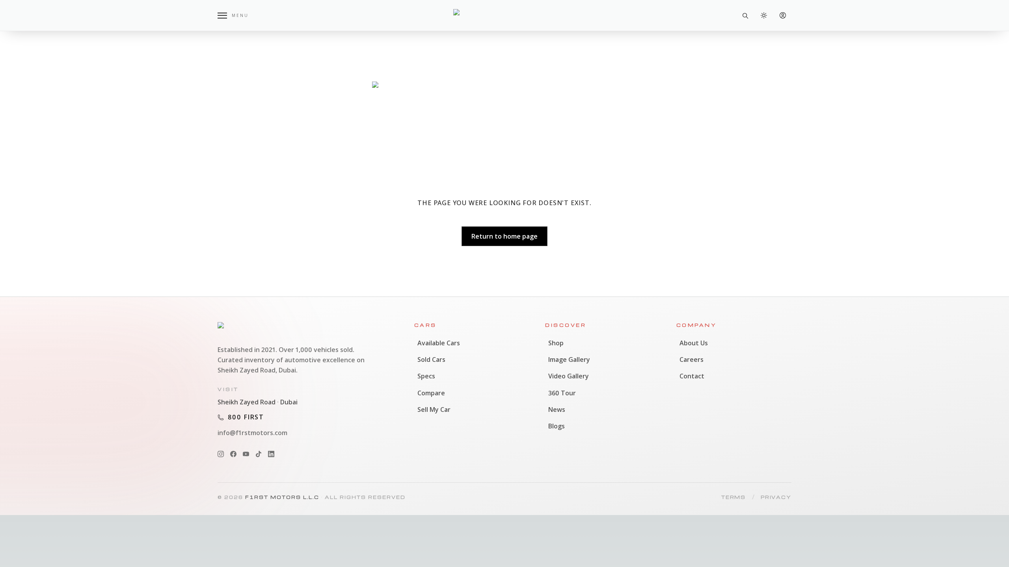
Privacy (776, 497)
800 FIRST (246, 417)
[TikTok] (258, 454)
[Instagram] (221, 454)
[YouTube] (246, 454)
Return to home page (504, 236)
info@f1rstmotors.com (252, 432)
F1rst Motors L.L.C (282, 497)
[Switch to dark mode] (764, 15)
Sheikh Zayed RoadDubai (258, 402)
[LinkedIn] (271, 454)
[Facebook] (233, 454)
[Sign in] (782, 15)
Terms (733, 497)
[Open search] (745, 15)
